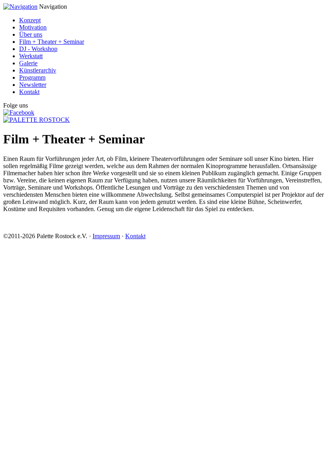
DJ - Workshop (38, 48)
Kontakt (29, 91)
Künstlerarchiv (37, 70)
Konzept (30, 20)
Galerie (28, 63)
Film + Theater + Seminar (51, 41)
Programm (32, 77)
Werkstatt (31, 56)
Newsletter (32, 84)
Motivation (33, 27)
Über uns (30, 34)
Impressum (106, 236)
